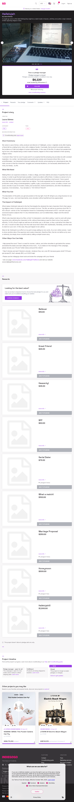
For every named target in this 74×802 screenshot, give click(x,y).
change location (45, 8)
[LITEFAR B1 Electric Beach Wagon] (55, 708)
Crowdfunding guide (56, 662)
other (28, 128)
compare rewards (13, 298)
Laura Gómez (8, 16)
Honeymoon (45, 568)
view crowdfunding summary (37, 92)
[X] (6, 765)
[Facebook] (3, 765)
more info (5, 122)
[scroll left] (2, 42)
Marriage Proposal (48, 531)
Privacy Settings (7, 791)
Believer (43, 309)
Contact (43, 758)
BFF (40, 420)
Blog (42, 762)
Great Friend (45, 346)
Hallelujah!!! (44, 605)
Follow (37, 86)
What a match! (46, 494)
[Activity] (58, 3)
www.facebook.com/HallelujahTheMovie (25, 260)
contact (11, 122)
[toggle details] (35, 743)
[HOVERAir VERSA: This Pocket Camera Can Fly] (18, 708)
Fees (61, 758)
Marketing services (66, 760)
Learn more (15, 674)
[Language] (49, 4)
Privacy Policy (6, 786)
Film (4, 128)
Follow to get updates (56, 675)
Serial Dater (45, 457)
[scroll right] (71, 42)
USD (41, 3)
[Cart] (54, 3)
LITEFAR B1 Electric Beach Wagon (53, 732)
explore (46, 689)
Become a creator (65, 762)
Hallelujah (8, 14)
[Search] (36, 3)
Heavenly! (44, 383)
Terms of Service (7, 788)
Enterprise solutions (66, 765)
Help (46, 662)
